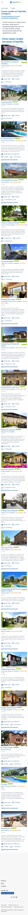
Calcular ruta (4, 890)
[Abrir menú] (2, 2)
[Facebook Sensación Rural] (11, 897)
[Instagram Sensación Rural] (13, 897)
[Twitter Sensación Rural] (16, 897)
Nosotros (3, 880)
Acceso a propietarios (7, 893)
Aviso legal (4, 905)
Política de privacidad (6, 907)
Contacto (3, 886)
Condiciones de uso (13, 905)
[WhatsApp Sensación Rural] (14, 897)
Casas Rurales (4, 8)
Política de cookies (18, 907)
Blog (2, 883)
